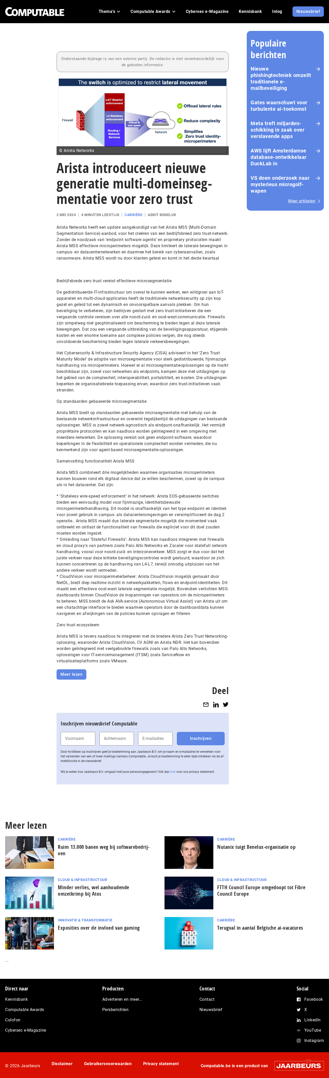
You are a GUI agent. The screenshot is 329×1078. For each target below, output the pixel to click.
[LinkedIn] (216, 704)
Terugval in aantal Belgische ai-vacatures (260, 927)
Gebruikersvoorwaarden (108, 1063)
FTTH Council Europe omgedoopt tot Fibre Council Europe (261, 890)
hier (173, 772)
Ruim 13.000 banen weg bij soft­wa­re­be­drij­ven (103, 850)
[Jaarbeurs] (296, 1065)
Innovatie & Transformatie (85, 920)
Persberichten (115, 1009)
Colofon (13, 1019)
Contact (207, 999)
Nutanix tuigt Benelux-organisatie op (256, 846)
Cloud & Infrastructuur (82, 880)
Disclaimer (62, 1063)
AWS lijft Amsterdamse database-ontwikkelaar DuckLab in (279, 157)
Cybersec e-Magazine (25, 1030)
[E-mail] (206, 704)
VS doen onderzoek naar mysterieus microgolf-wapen (280, 184)
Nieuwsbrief (211, 1009)
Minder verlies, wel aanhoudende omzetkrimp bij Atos (93, 890)
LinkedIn (312, 1019)
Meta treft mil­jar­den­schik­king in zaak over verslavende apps (277, 129)
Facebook (313, 999)
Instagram (314, 1040)
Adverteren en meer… (122, 999)
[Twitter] (226, 704)
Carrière (133, 215)
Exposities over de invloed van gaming (99, 927)
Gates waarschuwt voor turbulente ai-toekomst (279, 105)
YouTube (312, 1030)
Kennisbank (16, 999)
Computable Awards (24, 1009)
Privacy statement (161, 1063)
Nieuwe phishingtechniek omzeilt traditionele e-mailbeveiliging (281, 78)
